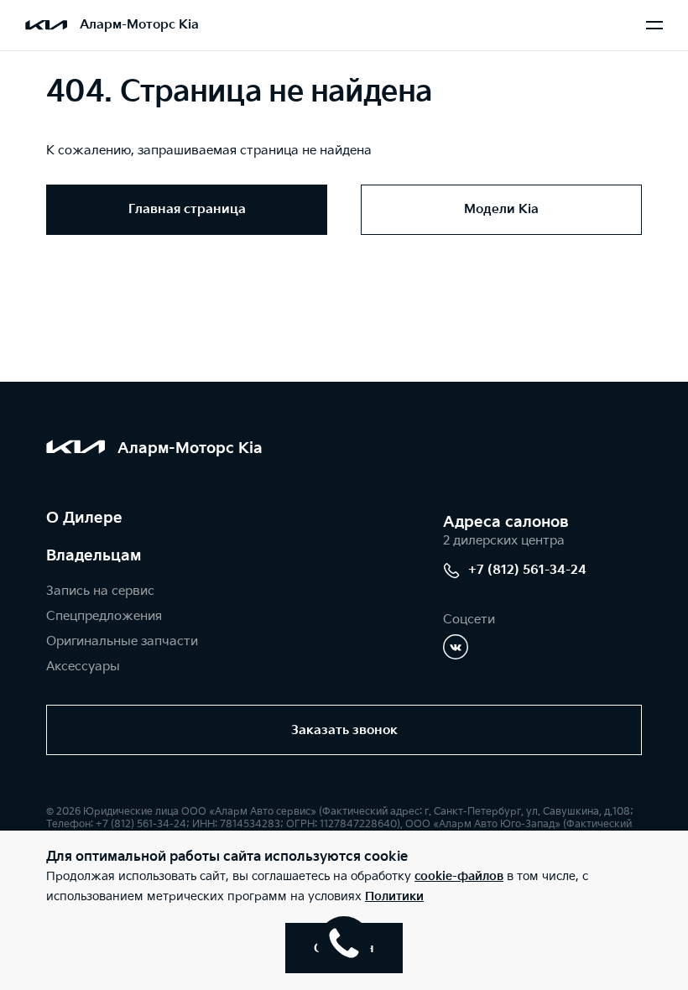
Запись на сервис (100, 591)
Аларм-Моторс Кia (139, 25)
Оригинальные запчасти (122, 641)
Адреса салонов (506, 522)
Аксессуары (83, 667)
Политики (394, 896)
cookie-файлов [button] (458, 876)
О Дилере (84, 518)
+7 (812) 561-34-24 (527, 570)
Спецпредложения (104, 616)
